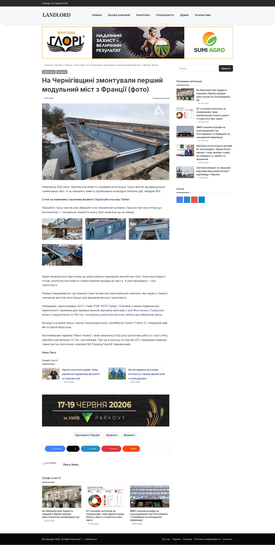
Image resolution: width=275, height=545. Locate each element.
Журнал (177, 539)
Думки (184, 15)
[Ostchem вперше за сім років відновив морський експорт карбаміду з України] (185, 172)
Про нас (166, 539)
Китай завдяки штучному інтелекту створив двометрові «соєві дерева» (146, 374)
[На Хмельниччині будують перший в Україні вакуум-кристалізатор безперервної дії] (61, 497)
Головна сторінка (53, 65)
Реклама (187, 539)
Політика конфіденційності (207, 539)
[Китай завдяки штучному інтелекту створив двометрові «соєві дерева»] (117, 373)
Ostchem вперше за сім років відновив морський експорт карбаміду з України (213, 171)
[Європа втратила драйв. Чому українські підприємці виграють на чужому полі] (51, 373)
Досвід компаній (119, 15)
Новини (97, 15)
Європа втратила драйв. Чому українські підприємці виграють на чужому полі (81, 374)
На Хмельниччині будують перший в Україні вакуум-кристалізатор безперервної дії (61, 514)
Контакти (227, 539)
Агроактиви (203, 15)
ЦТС (137, 339)
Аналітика (143, 15)
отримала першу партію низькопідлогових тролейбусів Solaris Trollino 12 (99, 322)
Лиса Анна (70, 464)
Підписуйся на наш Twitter (112, 199)
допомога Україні (88, 435)
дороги (112, 435)
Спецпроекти (165, 15)
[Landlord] (56, 15)
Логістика (79, 65)
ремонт (130, 435)
